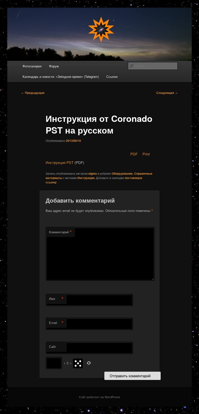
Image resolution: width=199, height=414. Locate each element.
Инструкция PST (60, 162)
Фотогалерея (32, 66)
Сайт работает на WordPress (99, 397)
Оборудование (122, 173)
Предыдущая (32, 92)
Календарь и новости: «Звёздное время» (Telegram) (61, 76)
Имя (56, 299)
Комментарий (60, 232)
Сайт (52, 346)
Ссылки (111, 76)
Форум (54, 66)
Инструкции (85, 178)
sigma (92, 173)
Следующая (167, 92)
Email (56, 323)
